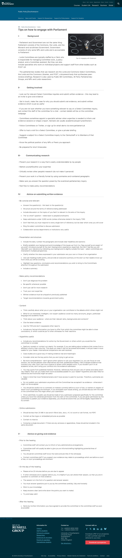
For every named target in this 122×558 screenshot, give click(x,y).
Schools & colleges (43, 533)
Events (106, 2)
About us (21, 18)
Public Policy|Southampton (28, 12)
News (102, 2)
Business (103, 5)
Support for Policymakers (61, 18)
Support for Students (77, 18)
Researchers (41, 535)
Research (95, 5)
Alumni (91, 2)
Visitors (39, 528)
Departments (97, 2)
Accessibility (51, 555)
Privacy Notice (61, 555)
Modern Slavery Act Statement (76, 555)
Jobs (107, 555)
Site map (43, 555)
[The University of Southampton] (8, 3)
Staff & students (42, 531)
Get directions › (66, 543)
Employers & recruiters (44, 537)
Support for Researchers (45, 18)
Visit (88, 2)
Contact (111, 2)
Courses (77, 5)
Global (111, 5)
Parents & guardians (43, 540)
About (84, 2)
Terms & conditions (92, 555)
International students (44, 542)
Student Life (86, 5)
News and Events (30, 18)
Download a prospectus (97, 542)
